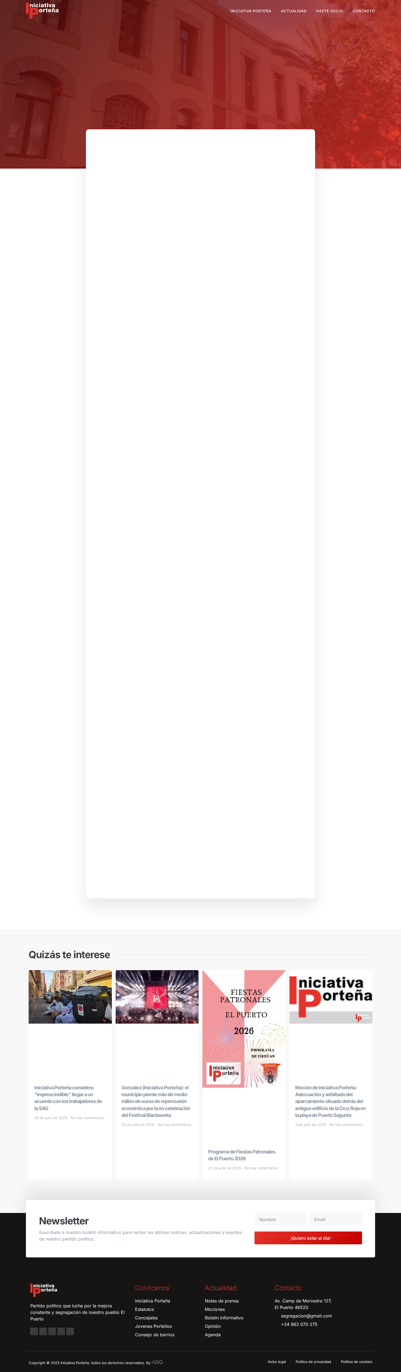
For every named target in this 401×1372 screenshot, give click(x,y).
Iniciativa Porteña (250, 11)
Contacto (364, 11)
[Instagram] (43, 1331)
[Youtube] (61, 1331)
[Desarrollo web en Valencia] (157, 1362)
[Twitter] (52, 1331)
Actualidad (294, 11)
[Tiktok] (70, 1331)
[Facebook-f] (34, 1331)
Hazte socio (329, 11)
